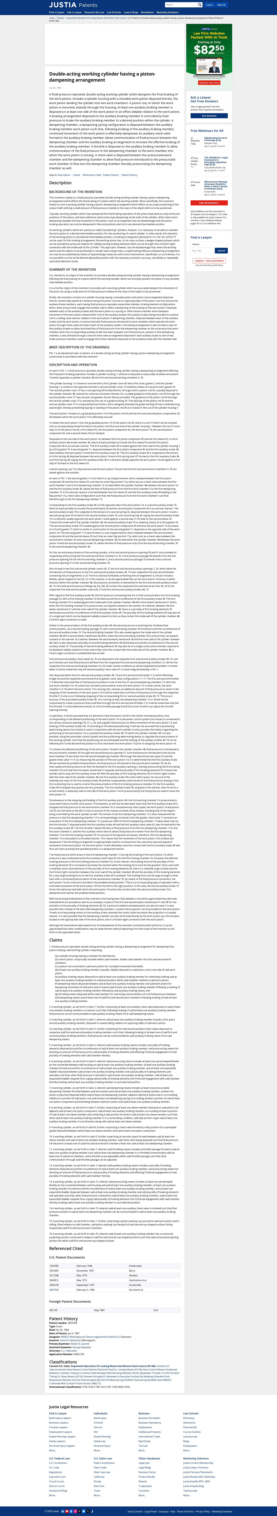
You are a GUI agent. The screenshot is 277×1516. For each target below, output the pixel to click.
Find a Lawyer (56, 12)
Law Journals (190, 1436)
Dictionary (188, 1418)
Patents (60, 18)
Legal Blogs (144, 1467)
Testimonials (190, 1490)
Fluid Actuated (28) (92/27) (94, 1380)
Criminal (98, 1422)
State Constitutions (104, 1462)
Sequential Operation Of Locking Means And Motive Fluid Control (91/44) (113, 1366)
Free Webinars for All (207, 130)
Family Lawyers (57, 1441)
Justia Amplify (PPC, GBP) (196, 1481)
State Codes (100, 1467)
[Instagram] (75, 1511)
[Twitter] (88, 1511)
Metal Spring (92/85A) (121, 1380)
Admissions (189, 1422)
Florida (97, 1481)
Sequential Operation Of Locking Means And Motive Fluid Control (96, 18)
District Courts (57, 1486)
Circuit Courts (56, 1481)
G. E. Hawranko (69, 1350)
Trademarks (145, 1486)
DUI (96, 1431)
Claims (76, 175)
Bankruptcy (100, 1418)
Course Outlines (192, 1431)
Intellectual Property (149, 1431)
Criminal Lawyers (58, 1427)
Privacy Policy (203, 1511)
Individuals (100, 1413)
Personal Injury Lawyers (62, 1445)
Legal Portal (150, 1511)
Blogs (186, 1441)
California (99, 1476)
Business (144, 1413)
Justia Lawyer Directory (195, 1467)
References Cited (92, 175)
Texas (97, 1490)
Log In (209, 5)
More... (52, 1450)
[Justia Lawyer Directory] (92, 1511)
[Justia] (62, 4)
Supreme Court (57, 1476)
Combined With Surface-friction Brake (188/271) (75, 1383)
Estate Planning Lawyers (62, 1436)
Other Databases (149, 1458)
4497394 (54, 1289)
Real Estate (144, 1441)
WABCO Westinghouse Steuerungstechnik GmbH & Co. (90, 1336)
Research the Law (94, 12)
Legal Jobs (144, 1462)
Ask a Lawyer (74, 12)
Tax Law (142, 1445)
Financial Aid (189, 1427)
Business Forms (147, 1472)
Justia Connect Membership (198, 1462)
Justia (51, 18)
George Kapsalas (82, 1347)
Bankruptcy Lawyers (60, 1418)
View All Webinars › (209, 202)
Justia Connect (135, 1511)
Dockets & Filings (58, 1490)
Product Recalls (146, 1476)
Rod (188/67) (164, 1380)
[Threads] (79, 1511)
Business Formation (149, 1418)
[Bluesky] (83, 1511)
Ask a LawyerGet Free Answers (204, 99)
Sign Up (221, 5)
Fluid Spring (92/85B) (145, 1380)
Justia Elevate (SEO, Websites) (199, 1476)
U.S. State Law (103, 1458)
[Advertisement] (115, 44)
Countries (143, 1490)
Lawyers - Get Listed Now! (209, 260)
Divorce (98, 1427)
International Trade (149, 1436)
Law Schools (114, 12)
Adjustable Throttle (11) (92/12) (156, 1373)
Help (172, 1511)
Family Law (99, 1441)
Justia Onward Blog (193, 1486)
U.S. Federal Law (59, 1458)
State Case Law (102, 1472)
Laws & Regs (131, 12)
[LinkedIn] (62, 1511)
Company (164, 1511)
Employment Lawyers (60, 1431)
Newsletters (147, 12)
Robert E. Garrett (80, 1343)
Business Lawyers (58, 1422)
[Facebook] (71, 1511)
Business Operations (149, 1422)
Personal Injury (102, 1445)
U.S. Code (54, 1467)
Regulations (55, 1472)
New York (99, 1486)
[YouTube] (67, 1511)
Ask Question (209, 115)
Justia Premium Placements (198, 1472)
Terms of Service (185, 1511)
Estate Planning (102, 1436)
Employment (145, 1427)
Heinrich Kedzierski (70, 1340)
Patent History (111, 175)
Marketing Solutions (167, 12)
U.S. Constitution (58, 1462)
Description (64, 175)
